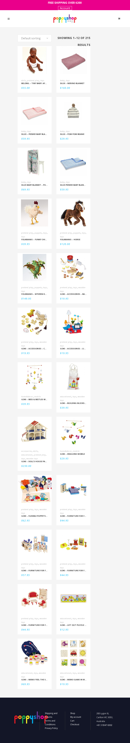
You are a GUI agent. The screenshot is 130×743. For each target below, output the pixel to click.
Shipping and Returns (51, 715)
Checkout (74, 724)
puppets (38, 233)
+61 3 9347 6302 (104, 725)
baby (62, 80)
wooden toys (32, 458)
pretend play (33, 80)
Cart (72, 720)
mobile (37, 396)
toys (42, 80)
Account (65, 8)
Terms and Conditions (50, 722)
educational (65, 396)
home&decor (27, 396)
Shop (72, 713)
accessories (26, 451)
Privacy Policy (51, 728)
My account (75, 717)
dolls (23, 80)
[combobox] (34, 38)
